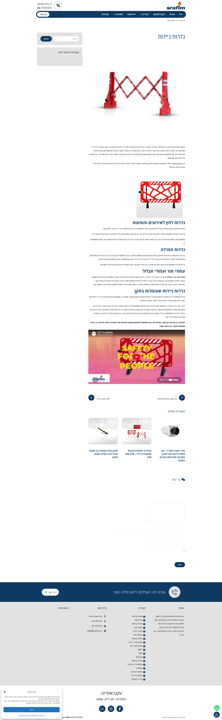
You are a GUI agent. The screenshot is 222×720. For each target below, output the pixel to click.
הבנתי (31, 710)
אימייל (143, 526)
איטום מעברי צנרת (135, 642)
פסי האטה (138, 620)
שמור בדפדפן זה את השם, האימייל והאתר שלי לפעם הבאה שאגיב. (166, 556)
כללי (181, 465)
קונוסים (139, 668)
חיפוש (46, 39)
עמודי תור (181, 277)
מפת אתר (139, 657)
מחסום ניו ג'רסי (136, 675)
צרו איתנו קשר (166, 326)
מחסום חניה (137, 635)
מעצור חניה (138, 627)
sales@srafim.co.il (44, 4)
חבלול (169, 277)
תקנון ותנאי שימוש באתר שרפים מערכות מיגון (31, 715)
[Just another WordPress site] (175, 5)
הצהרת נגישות (137, 660)
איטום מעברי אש (136, 646)
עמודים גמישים (136, 638)
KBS (140, 653)
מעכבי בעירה (137, 631)
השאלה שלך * (179, 500)
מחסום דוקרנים (136, 671)
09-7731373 (44, 8)
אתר (183, 538)
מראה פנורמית (137, 616)
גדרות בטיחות (137, 623)
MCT (140, 649)
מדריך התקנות (145, 461)
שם (183, 526)
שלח (179, 565)
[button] (217, 715)
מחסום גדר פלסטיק (135, 664)
